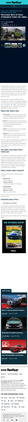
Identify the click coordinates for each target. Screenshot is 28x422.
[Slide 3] (21, 45)
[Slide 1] (7, 45)
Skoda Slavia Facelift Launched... (13, 332)
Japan (11, 400)
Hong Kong (21, 397)
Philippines (16, 403)
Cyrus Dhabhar (5, 336)
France (5, 397)
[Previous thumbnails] (2, 45)
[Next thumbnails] (24, 45)
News (2, 10)
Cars (7, 10)
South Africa (7, 406)
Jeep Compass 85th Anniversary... (13, 355)
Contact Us (3, 374)
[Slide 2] (14, 45)
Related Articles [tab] (6, 290)
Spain (15, 406)
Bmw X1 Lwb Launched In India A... (13, 310)
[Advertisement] (14, 65)
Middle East (20, 400)
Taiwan (22, 406)
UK (4, 409)
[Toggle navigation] (14, 6)
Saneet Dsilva (5, 25)
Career (20, 374)
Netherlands (7, 403)
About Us (3, 377)
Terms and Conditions (12, 374)
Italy (5, 400)
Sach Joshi (4, 313)
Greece (13, 397)
